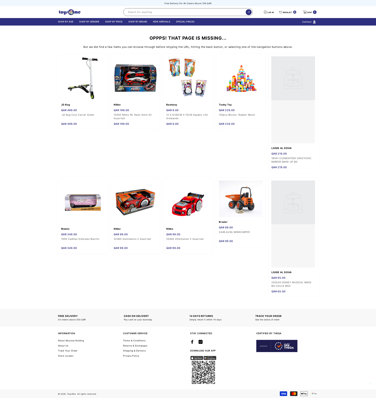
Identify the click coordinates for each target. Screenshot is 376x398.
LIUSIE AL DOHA (281, 148)
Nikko (117, 104)
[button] (309, 12)
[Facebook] (192, 342)
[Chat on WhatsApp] (372, 380)
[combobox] (185, 12)
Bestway (171, 104)
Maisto (65, 228)
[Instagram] (200, 342)
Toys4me (71, 394)
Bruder (223, 221)
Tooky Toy (225, 104)
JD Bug (65, 104)
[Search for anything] (188, 12)
